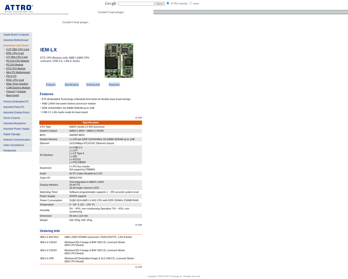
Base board (12, 95)
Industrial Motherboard (15, 40)
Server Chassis (11, 118)
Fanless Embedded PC (16, 101)
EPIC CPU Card (15, 53)
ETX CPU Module (16, 68)
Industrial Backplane (14, 123)
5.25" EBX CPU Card (17, 49)
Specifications (72, 84)
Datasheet (114, 84)
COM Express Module (18, 87)
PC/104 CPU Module (17, 60)
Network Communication (16, 139)
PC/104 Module (14, 64)
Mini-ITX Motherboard (18, 72)
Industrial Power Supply (16, 128)
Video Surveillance (13, 145)
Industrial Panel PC (14, 107)
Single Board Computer (16, 34)
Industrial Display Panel (16, 112)
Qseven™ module (16, 91)
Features (50, 84)
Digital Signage (11, 134)
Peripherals (9, 150)
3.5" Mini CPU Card (17, 57)
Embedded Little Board (16, 45)
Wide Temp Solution (17, 83)
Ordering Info (93, 84)
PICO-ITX (11, 76)
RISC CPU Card (15, 80)
